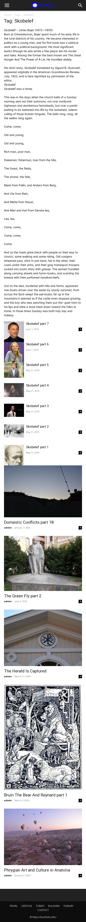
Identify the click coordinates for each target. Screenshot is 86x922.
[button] (6, 5)
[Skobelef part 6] (14, 353)
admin (8, 527)
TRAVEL (13, 906)
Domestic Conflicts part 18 (29, 522)
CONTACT (43, 910)
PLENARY (69, 906)
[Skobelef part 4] (14, 390)
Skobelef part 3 (37, 406)
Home (7, 15)
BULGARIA (54, 906)
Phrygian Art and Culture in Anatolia (37, 870)
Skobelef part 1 (37, 447)
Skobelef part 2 (37, 426)
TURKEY (40, 906)
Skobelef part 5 (37, 365)
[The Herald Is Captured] (43, 638)
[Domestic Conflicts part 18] (43, 491)
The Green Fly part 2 (22, 596)
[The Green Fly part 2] (43, 563)
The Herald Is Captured (25, 671)
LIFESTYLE (26, 906)
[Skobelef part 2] (14, 430)
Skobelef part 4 (37, 385)
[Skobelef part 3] (14, 410)
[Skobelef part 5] (14, 370)
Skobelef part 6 (37, 344)
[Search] (80, 5)
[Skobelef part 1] (14, 457)
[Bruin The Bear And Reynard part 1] (43, 737)
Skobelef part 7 (37, 324)
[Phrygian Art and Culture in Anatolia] (43, 837)
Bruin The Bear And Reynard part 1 (35, 795)
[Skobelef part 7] (14, 332)
